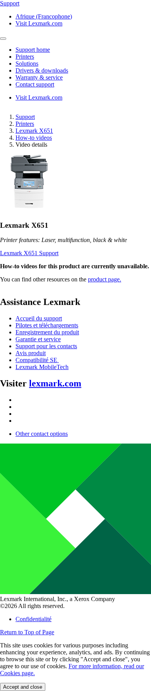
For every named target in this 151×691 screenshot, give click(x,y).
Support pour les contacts (46, 346)
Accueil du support (38, 318)
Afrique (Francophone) (43, 16)
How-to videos (33, 137)
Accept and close (22, 687)
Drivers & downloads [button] (41, 70)
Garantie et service (38, 339)
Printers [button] (24, 56)
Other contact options (41, 433)
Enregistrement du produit (47, 332)
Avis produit (30, 353)
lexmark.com (55, 383)
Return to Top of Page (27, 632)
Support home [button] (32, 49)
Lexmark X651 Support (29, 253)
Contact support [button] (34, 84)
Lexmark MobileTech (42, 367)
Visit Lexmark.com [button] (38, 23)
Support (25, 116)
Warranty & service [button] (39, 77)
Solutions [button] (26, 63)
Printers (24, 123)
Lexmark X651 (34, 130)
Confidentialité (33, 619)
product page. (104, 279)
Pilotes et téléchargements (46, 325)
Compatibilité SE (37, 360)
